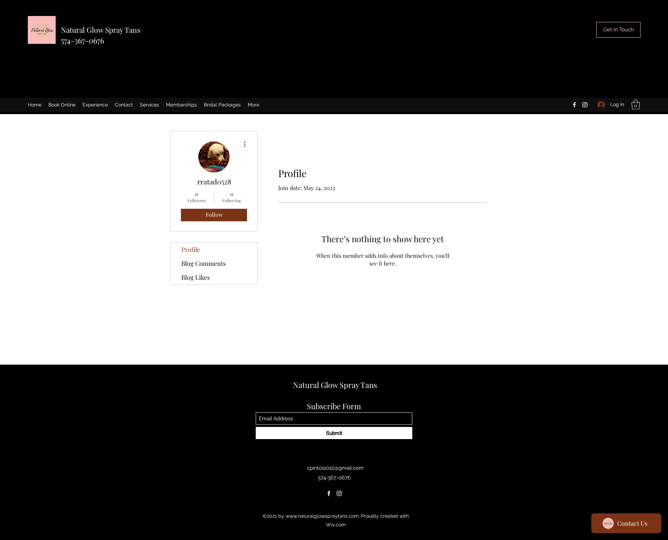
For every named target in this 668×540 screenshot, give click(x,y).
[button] (635, 105)
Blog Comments (203, 263)
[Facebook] (574, 104)
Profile (190, 249)
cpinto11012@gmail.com (335, 468)
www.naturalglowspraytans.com (322, 516)
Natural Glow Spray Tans (100, 29)
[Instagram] (584, 104)
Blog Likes (195, 277)
